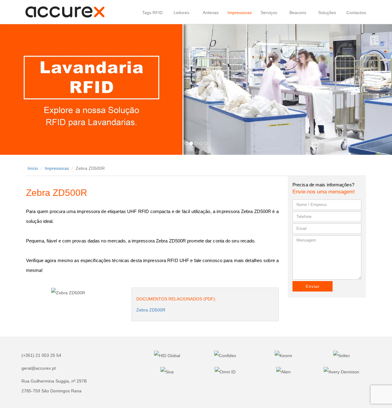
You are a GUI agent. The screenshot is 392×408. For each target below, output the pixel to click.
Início (33, 168)
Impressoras (57, 168)
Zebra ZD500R (150, 309)
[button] (29, 89)
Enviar (313, 286)
